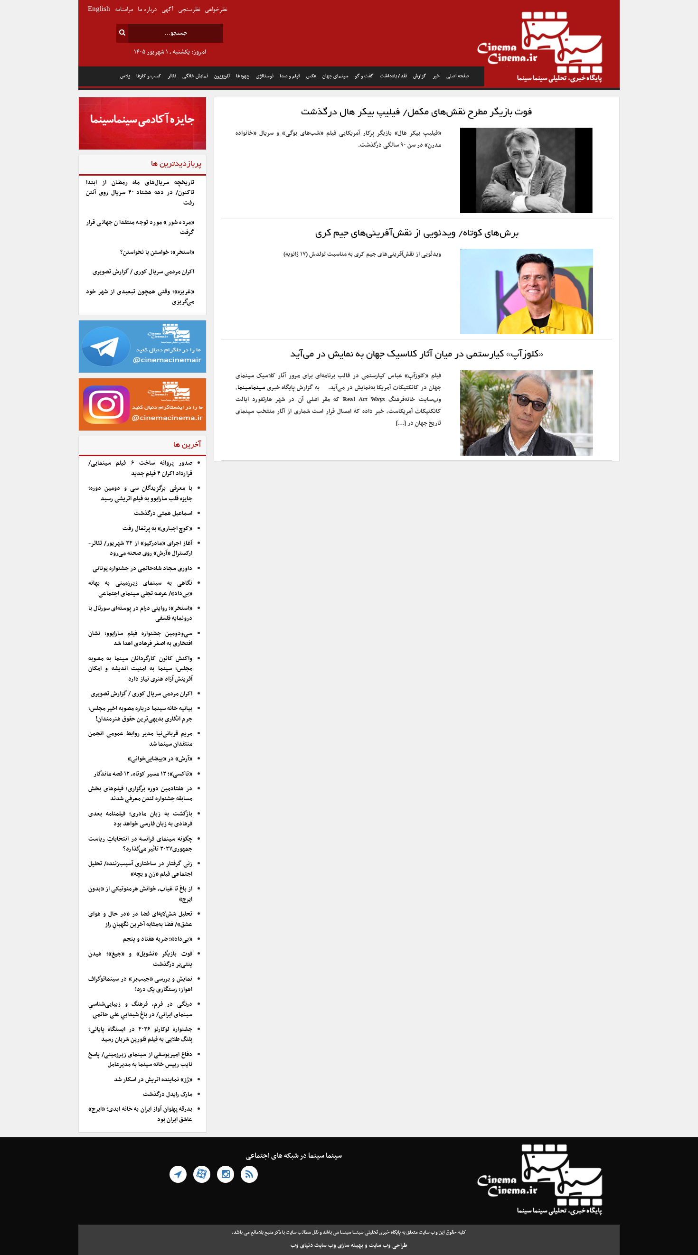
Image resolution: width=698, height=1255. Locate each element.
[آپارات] (201, 1174)
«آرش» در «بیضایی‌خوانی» (160, 759)
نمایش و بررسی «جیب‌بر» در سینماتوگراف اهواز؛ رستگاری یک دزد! (140, 984)
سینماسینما (251, 388)
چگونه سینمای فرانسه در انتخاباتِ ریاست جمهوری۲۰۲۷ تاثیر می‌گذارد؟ (140, 844)
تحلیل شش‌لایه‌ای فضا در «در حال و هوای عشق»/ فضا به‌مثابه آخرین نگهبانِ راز (140, 919)
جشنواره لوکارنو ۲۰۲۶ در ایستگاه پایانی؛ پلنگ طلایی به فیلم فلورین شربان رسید (140, 1034)
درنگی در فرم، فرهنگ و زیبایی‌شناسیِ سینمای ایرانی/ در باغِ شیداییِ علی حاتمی (140, 1009)
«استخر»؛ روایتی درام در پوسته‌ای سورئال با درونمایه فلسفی (140, 613)
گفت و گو (364, 76)
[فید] (249, 1174)
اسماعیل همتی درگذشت (163, 513)
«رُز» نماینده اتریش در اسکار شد (153, 1080)
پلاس (125, 76)
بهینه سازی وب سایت (338, 1245)
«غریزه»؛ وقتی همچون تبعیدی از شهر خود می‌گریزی (140, 297)
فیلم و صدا (290, 76)
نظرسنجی (189, 9)
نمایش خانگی (195, 76)
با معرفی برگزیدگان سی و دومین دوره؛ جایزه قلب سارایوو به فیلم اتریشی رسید (140, 493)
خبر (436, 76)
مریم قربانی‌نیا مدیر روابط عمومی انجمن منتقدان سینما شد (140, 739)
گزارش (419, 76)
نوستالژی (265, 76)
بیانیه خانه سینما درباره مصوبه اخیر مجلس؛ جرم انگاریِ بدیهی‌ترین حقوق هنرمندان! (140, 713)
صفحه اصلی (457, 76)
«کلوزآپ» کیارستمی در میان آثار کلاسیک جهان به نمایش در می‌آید (416, 354)
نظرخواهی (216, 9)
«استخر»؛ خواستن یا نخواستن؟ (157, 252)
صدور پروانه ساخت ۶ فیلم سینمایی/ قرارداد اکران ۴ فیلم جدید (140, 468)
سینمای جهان (335, 76)
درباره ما (147, 9)
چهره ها (243, 76)
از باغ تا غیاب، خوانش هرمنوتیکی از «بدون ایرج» (140, 894)
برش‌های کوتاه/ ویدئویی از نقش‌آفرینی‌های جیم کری (417, 233)
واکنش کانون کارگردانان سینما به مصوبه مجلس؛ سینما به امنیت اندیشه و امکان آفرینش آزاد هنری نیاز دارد (140, 669)
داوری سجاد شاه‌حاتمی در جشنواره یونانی (142, 568)
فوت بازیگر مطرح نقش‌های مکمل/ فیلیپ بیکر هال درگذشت (416, 112)
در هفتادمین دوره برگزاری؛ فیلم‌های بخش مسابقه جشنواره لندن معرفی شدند (140, 794)
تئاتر (172, 76)
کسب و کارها (148, 76)
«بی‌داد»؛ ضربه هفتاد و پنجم (157, 939)
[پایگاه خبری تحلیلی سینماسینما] (552, 48)
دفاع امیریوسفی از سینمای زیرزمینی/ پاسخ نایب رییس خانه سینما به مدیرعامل (140, 1059)
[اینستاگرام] (225, 1174)
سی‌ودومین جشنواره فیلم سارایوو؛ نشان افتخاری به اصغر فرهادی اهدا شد (140, 638)
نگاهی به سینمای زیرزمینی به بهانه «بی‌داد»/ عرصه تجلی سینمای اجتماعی (140, 588)
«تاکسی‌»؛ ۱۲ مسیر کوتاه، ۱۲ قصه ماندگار (143, 774)
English (99, 9)
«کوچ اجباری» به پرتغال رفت (157, 529)
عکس (311, 76)
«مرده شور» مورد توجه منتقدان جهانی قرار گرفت (140, 227)
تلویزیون (222, 76)
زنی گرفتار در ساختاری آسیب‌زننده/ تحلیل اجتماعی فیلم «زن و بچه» (140, 869)
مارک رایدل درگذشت (167, 1094)
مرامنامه (124, 9)
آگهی (167, 9)
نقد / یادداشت (393, 76)
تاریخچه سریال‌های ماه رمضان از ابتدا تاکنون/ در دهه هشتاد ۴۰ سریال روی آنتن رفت (140, 193)
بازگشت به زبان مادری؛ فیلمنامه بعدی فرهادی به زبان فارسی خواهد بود (140, 819)
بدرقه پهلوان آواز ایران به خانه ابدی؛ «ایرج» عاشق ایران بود (140, 1114)
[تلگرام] (178, 1174)
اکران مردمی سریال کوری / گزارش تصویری (143, 272)
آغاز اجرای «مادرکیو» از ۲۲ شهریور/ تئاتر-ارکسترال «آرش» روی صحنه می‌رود (140, 548)
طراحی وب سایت (388, 1245)
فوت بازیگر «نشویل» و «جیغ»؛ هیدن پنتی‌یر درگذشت (140, 959)
